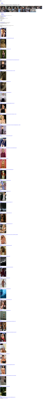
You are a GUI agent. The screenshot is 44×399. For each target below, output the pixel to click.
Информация (2, 13)
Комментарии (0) (2, 14)
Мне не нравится (4, 12)
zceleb (0, 0)
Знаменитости (2, 3)
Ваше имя (1, 23)
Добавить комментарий (2, 22)
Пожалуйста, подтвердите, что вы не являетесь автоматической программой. (7, 25)
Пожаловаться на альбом (2, 18)
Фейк (1, 19)
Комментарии (5, 22)
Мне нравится (1, 12)
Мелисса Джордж (4, 16)
